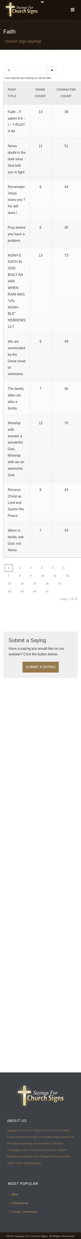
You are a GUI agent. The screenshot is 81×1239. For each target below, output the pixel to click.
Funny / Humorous (24, 1211)
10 (42, 575)
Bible (15, 1194)
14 (22, 583)
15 (34, 583)
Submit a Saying (41, 667)
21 (47, 591)
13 (9, 583)
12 (67, 575)
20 (34, 591)
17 (59, 583)
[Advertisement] (37, 614)
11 (55, 575)
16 (47, 583)
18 (9, 591)
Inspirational (20, 1203)
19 (22, 591)
